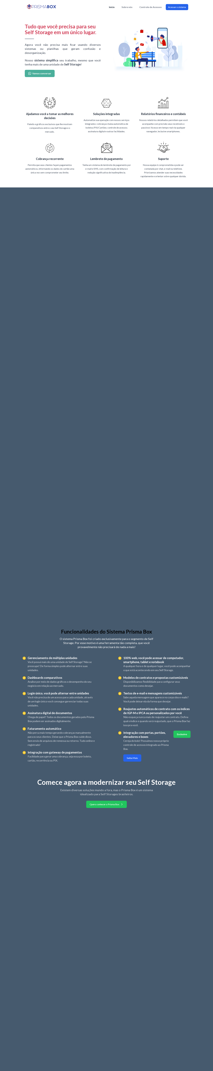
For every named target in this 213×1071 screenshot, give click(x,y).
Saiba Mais (132, 758)
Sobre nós (127, 7)
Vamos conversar (41, 73)
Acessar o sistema (177, 7)
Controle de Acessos (150, 7)
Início (112, 7)
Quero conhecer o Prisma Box (104, 804)
